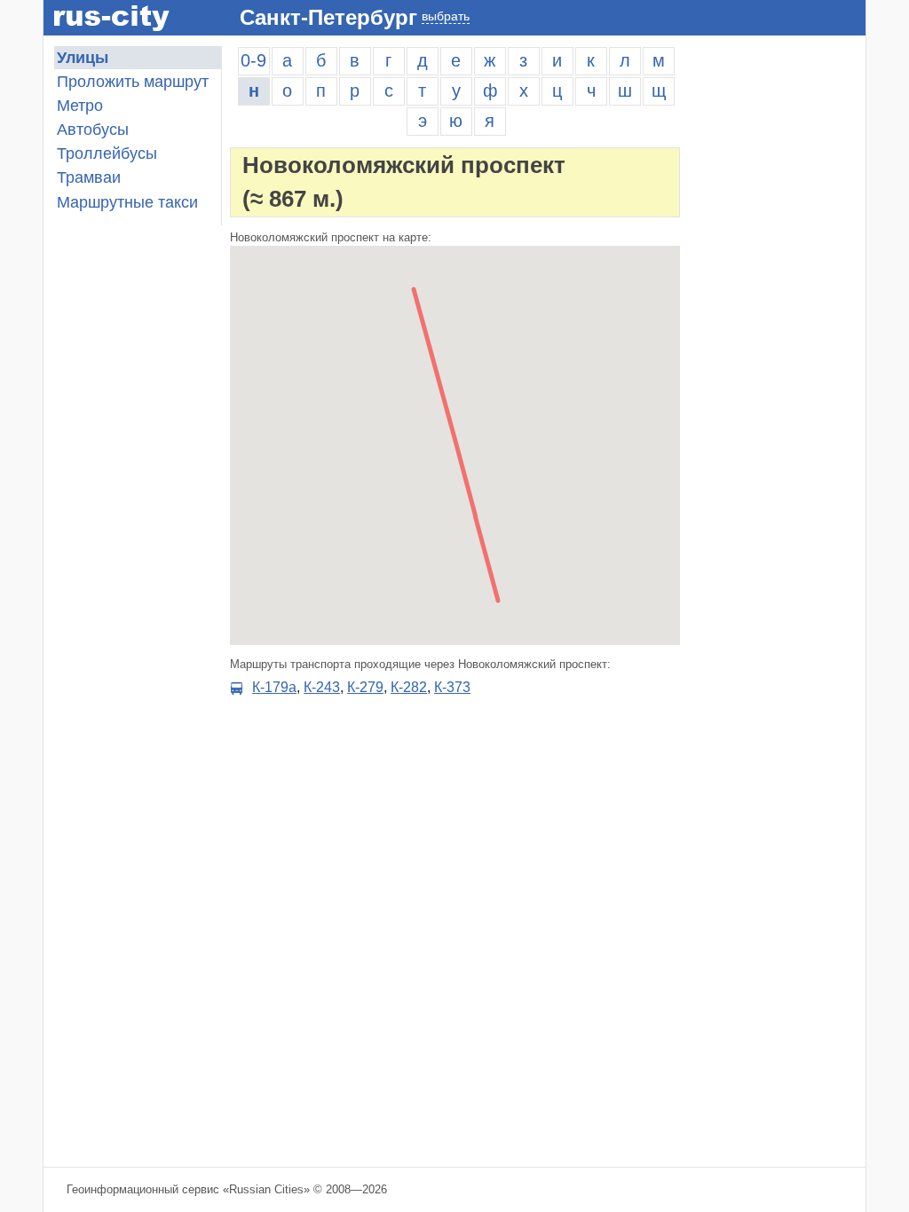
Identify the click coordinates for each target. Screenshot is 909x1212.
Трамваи (89, 177)
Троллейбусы (107, 153)
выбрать (446, 16)
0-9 (253, 60)
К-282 (409, 687)
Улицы (82, 58)
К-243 (322, 687)
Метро (80, 105)
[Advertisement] (776, 312)
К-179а (274, 687)
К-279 (365, 687)
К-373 (452, 687)
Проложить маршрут (133, 82)
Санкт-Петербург (328, 17)
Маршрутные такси (127, 202)
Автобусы (93, 129)
